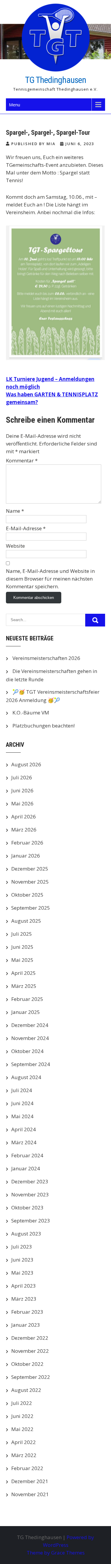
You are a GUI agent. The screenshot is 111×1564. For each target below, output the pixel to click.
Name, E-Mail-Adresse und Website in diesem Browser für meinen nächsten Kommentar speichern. (50, 579)
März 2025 (23, 986)
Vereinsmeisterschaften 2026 (46, 658)
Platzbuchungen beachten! (43, 725)
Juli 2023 (21, 1246)
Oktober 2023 (27, 1207)
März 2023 (23, 1298)
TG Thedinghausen (55, 80)
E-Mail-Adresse (26, 528)
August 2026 (26, 764)
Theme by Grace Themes (56, 1552)
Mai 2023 (22, 1272)
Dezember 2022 (29, 1337)
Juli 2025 (21, 933)
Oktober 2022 (27, 1364)
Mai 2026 (22, 803)
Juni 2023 (22, 1259)
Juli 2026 (21, 777)
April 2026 (23, 816)
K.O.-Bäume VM (30, 712)
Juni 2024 (22, 1103)
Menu (14, 105)
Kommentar (22, 460)
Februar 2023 (27, 1311)
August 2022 (26, 1390)
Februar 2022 (27, 1468)
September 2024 (30, 1064)
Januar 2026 (25, 855)
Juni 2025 (22, 946)
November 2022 (30, 1350)
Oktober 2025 (27, 894)
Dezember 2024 (29, 1025)
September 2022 (30, 1377)
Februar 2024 (27, 1155)
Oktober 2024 (27, 1051)
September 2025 (30, 907)
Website (15, 545)
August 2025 (26, 920)
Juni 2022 (22, 1416)
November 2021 (30, 1494)
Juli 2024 (21, 1090)
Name (15, 510)
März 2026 (23, 829)
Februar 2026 (27, 842)
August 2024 (26, 1077)
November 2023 (30, 1194)
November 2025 (30, 881)
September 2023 (30, 1220)
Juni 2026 (22, 790)
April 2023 (23, 1285)
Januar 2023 (25, 1324)
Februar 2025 (27, 999)
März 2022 (23, 1455)
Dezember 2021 (29, 1481)
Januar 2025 (25, 1012)
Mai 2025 (22, 959)
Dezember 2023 (29, 1181)
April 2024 (23, 1129)
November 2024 (30, 1038)
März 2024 (23, 1142)
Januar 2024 (25, 1168)
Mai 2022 (22, 1429)
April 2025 (23, 973)
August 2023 (26, 1233)
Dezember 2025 (29, 868)
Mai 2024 (22, 1116)
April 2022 (23, 1442)
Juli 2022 (21, 1403)
